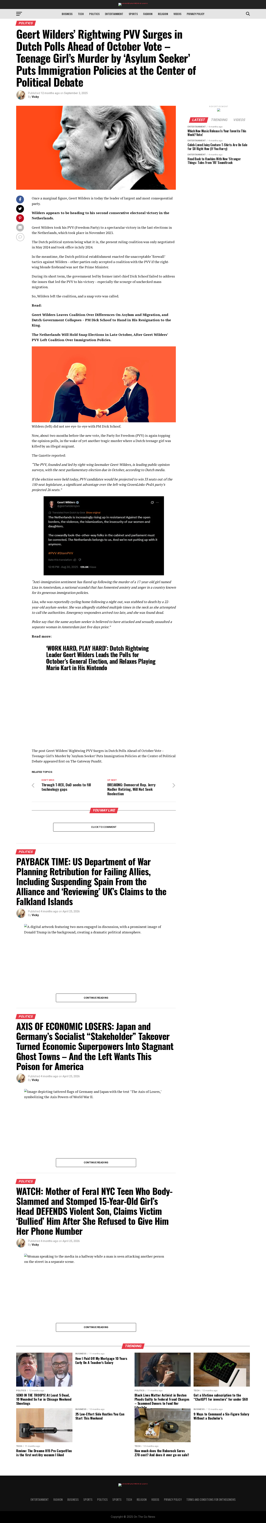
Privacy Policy (195, 14)
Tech (81, 14)
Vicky (35, 96)
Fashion (147, 14)
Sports (133, 14)
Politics (94, 14)
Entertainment (114, 14)
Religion (163, 14)
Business (67, 14)
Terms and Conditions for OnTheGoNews (211, 1499)
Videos (177, 14)
